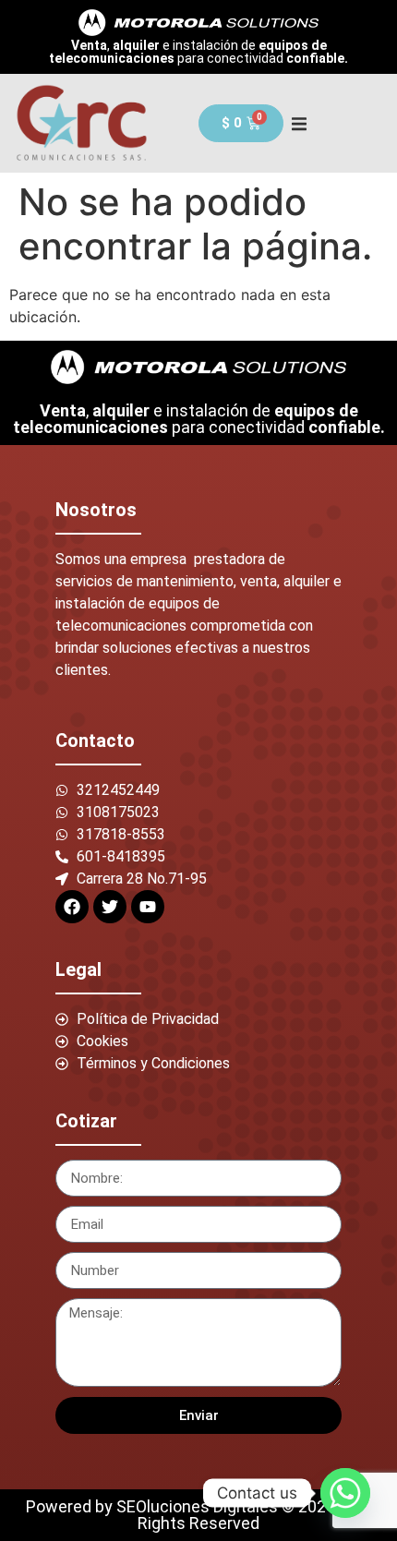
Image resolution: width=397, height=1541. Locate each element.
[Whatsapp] (345, 1493)
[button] (299, 123)
